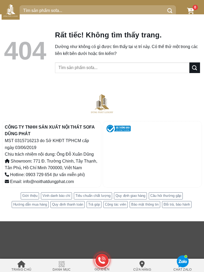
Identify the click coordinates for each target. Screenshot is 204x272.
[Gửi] (170, 10)
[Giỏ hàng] (190, 11)
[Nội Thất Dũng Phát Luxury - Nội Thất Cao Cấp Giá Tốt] (11, 11)
